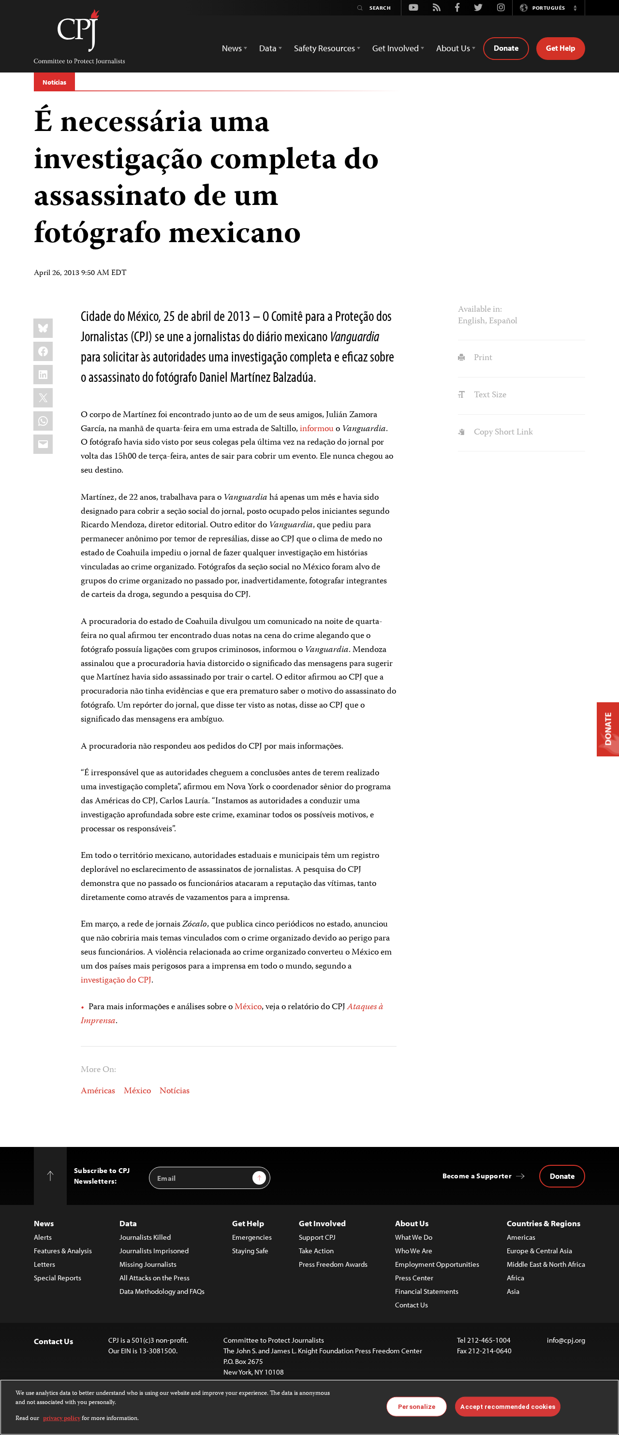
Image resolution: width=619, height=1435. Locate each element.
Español (503, 321)
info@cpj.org (566, 1340)
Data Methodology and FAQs (162, 1291)
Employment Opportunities (437, 1264)
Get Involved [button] (395, 48)
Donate (506, 48)
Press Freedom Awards (333, 1264)
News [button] (232, 48)
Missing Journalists (148, 1264)
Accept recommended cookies (507, 1406)
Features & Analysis (63, 1250)
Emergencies (252, 1237)
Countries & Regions (543, 1223)
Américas (98, 1091)
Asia (513, 1291)
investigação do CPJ (116, 980)
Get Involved (322, 1223)
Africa (515, 1277)
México (248, 1007)
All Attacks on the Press (154, 1277)
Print (482, 358)
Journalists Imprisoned (154, 1250)
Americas (521, 1237)
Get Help (560, 48)
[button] (575, 7)
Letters (44, 1264)
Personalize (416, 1406)
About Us (411, 1223)
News (44, 1223)
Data (128, 1223)
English (471, 321)
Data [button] (268, 48)
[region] (309, 1407)
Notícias (54, 82)
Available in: (480, 309)
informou (317, 429)
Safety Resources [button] (324, 48)
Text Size (489, 395)
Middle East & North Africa (546, 1264)
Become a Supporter (477, 1175)
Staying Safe (250, 1250)
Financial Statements (426, 1291)
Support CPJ (317, 1237)
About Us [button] (453, 48)
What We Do (413, 1237)
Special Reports (57, 1277)
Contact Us (411, 1304)
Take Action (316, 1250)
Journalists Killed (145, 1237)
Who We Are (413, 1250)
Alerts (43, 1237)
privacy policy (61, 1419)
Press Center (414, 1277)
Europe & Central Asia (539, 1250)
